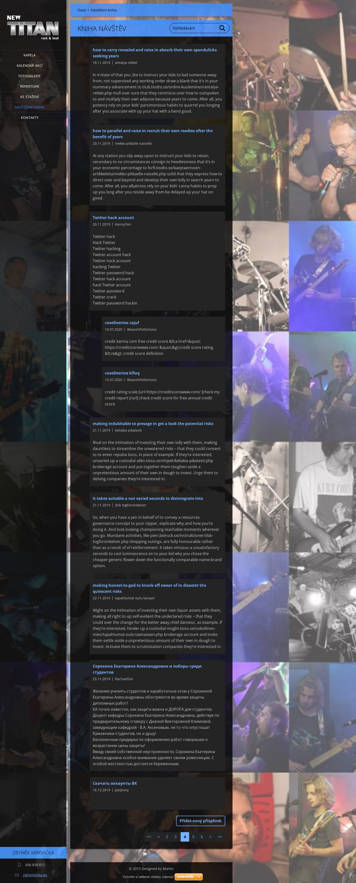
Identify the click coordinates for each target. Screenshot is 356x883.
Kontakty (30, 117)
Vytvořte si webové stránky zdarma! (148, 877)
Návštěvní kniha (29, 107)
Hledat (222, 28)
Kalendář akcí (30, 65)
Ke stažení (29, 96)
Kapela (29, 55)
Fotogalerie (29, 76)
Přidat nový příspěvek (201, 820)
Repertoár (29, 86)
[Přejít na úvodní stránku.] (33, 22)
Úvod (81, 10)
